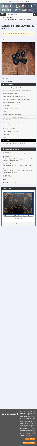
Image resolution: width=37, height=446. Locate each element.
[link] (5, 78)
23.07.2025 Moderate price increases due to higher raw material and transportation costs (18, 170)
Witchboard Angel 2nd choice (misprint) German (18, 216)
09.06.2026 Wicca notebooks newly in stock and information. (17, 153)
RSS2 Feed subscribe (10, 180)
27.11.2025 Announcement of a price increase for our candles (17, 164)
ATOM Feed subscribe (10, 183)
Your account (19, 1)
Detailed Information (28, 442)
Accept (32, 438)
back (4, 39)
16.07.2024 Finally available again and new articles (14, 176)
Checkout (10, 1)
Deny (27, 438)
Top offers (7, 189)
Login (27, 1)
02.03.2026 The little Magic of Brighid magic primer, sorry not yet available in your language (18, 158)
